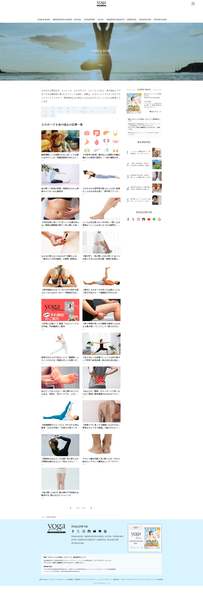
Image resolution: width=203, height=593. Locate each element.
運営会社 (116, 579)
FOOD (100, 19)
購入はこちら (154, 111)
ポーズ (45, 108)
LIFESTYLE (131, 19)
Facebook (128, 219)
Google (159, 219)
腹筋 (68, 108)
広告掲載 (70, 579)
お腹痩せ (45, 115)
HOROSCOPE (145, 19)
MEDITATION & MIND (62, 19)
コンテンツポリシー (104, 579)
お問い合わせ (43, 579)
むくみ (113, 108)
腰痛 (53, 112)
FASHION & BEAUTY (116, 19)
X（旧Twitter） (78, 531)
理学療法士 (84, 112)
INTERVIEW (89, 19)
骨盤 (105, 108)
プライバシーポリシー (89, 579)
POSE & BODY (44, 19)
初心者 (92, 112)
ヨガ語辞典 (159, 579)
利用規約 (77, 579)
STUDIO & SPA (160, 19)
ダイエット (76, 108)
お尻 (60, 112)
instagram (138, 219)
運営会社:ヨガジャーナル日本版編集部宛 (143, 132)
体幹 (53, 108)
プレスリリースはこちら (57, 579)
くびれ (76, 112)
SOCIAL (77, 19)
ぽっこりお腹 (111, 112)
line (154, 219)
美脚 (68, 112)
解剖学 (60, 108)
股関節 (85, 108)
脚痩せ (53, 115)
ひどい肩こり (101, 112)
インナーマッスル (95, 108)
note (143, 219)
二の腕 (45, 112)
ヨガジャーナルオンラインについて (132, 579)
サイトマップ (149, 579)
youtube (94, 531)
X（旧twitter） (133, 219)
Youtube (148, 219)
